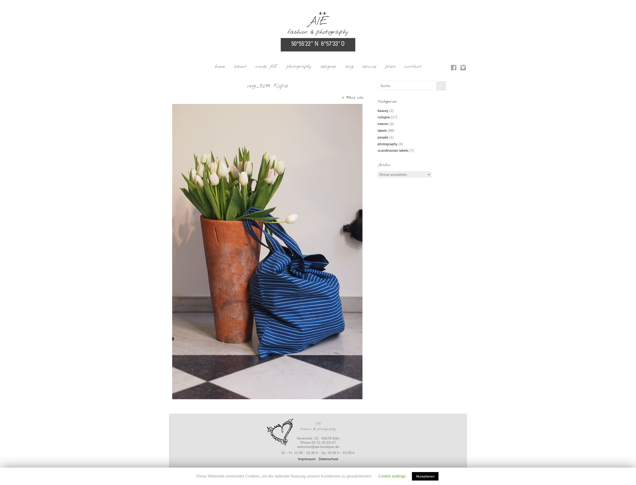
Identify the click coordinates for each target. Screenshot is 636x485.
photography (299, 66)
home (220, 66)
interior (383, 124)
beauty (383, 111)
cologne (384, 117)
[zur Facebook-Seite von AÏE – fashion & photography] (454, 68)
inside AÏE (266, 66)
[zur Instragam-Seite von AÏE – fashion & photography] (463, 68)
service (369, 66)
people (383, 137)
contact (412, 66)
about (240, 66)
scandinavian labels (393, 150)
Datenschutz (328, 459)
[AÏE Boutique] (318, 14)
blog (349, 66)
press (390, 66)
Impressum (307, 459)
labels (382, 130)
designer (328, 66)
